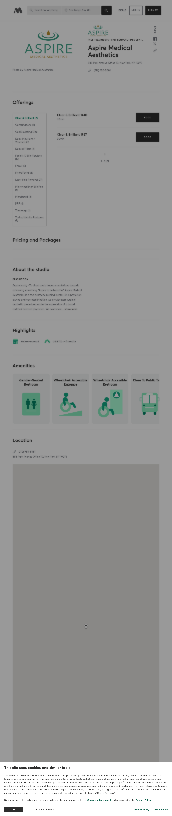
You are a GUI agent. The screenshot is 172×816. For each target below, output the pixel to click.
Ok (14, 810)
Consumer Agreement (99, 800)
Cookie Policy (160, 810)
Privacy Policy (143, 800)
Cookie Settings (42, 810)
